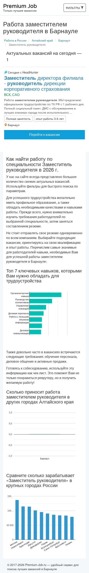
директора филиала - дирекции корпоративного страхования (43, 83)
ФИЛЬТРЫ (73, 8)
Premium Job (20, 8)
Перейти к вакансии (44, 134)
